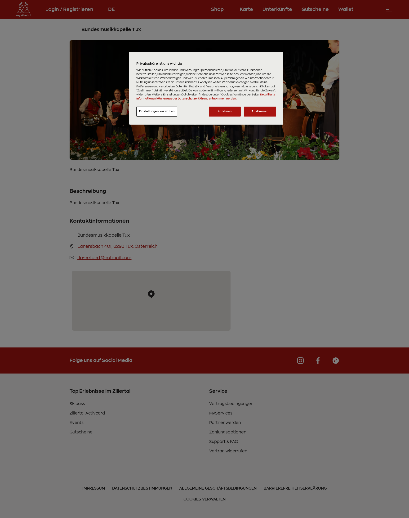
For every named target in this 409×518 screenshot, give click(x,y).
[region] (206, 88)
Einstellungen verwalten (156, 111)
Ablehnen (225, 111)
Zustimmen (260, 111)
